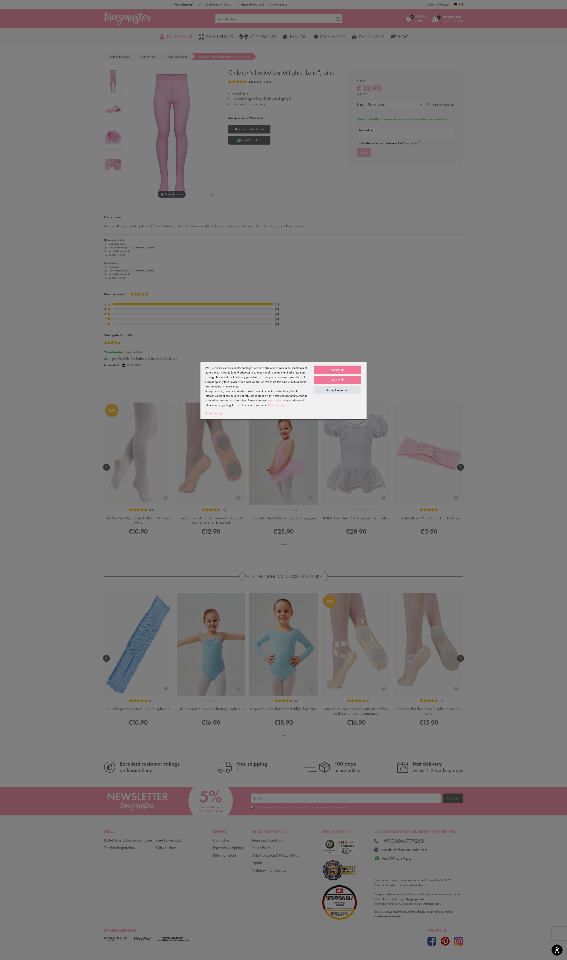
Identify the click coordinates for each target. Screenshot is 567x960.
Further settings (214, 413)
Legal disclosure (276, 400)
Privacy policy (276, 405)
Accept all (337, 369)
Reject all (337, 379)
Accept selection (337, 390)
